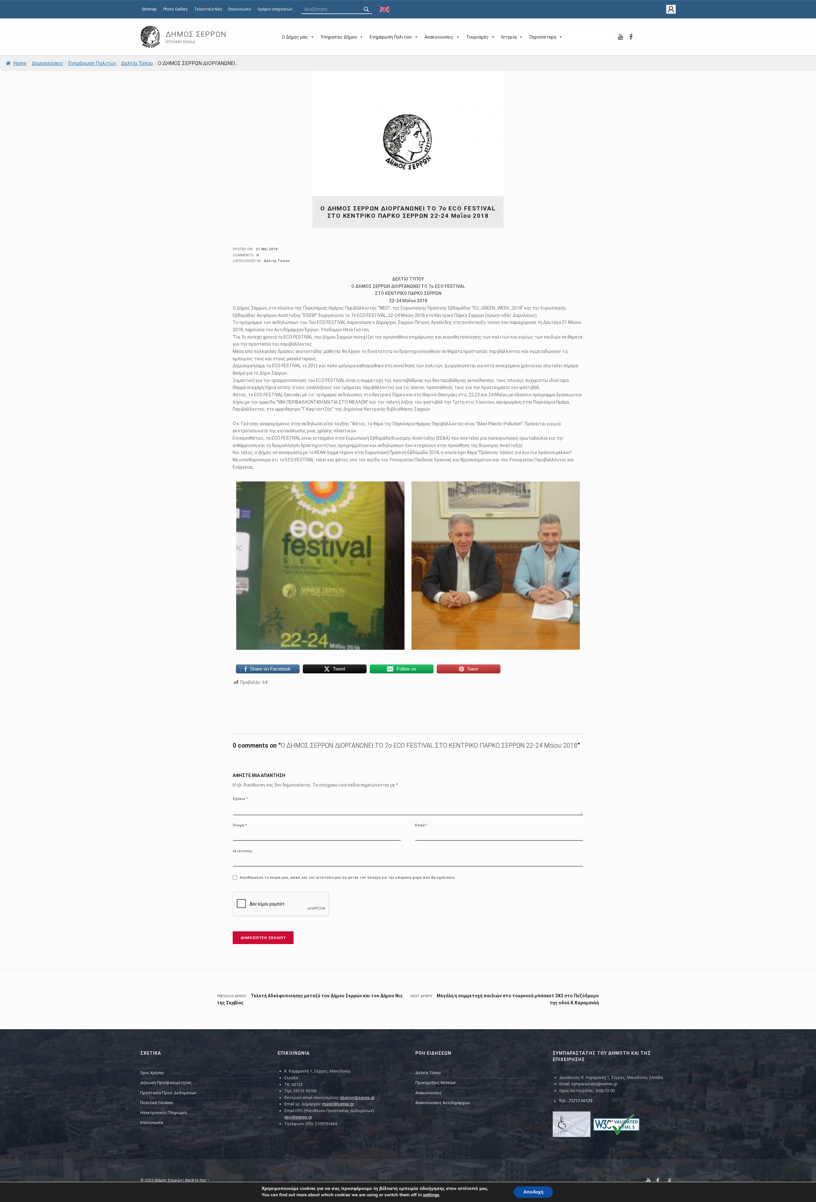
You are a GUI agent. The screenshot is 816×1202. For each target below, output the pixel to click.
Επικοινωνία (239, 9)
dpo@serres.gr (298, 1117)
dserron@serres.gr (357, 1097)
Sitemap (149, 9)
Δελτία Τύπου (137, 63)
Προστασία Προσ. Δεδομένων (168, 1092)
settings (431, 1195)
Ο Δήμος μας (295, 37)
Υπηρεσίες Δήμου (339, 37)
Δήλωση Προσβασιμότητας (166, 1082)
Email (421, 825)
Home (19, 63)
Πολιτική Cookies (156, 1102)
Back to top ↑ (197, 1180)
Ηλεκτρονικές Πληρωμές (163, 1112)
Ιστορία (509, 37)
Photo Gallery (175, 9)
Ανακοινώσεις (439, 37)
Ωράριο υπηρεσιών (275, 9)
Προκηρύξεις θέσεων (435, 1082)
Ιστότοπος (242, 851)
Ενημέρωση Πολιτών (391, 37)
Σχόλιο (240, 798)
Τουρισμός (477, 37)
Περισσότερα (542, 37)
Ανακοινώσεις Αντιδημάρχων (442, 1102)
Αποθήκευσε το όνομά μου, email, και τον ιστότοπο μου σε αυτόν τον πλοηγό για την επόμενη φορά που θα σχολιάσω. (347, 877)
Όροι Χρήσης (152, 1072)
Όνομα (240, 825)
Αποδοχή (533, 1192)
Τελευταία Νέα (208, 9)
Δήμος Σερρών (196, 34)
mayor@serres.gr (338, 1104)
